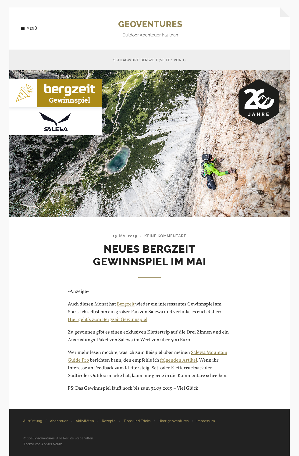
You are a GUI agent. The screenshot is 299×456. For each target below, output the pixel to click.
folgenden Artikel (178, 360)
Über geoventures (173, 421)
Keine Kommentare (165, 236)
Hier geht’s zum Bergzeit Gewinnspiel (107, 319)
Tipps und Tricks (137, 421)
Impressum (205, 421)
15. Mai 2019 (125, 236)
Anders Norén (51, 444)
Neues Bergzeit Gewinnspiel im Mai (149, 255)
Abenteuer (59, 421)
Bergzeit (126, 304)
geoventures (150, 24)
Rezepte (109, 421)
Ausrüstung (32, 421)
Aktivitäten (85, 421)
